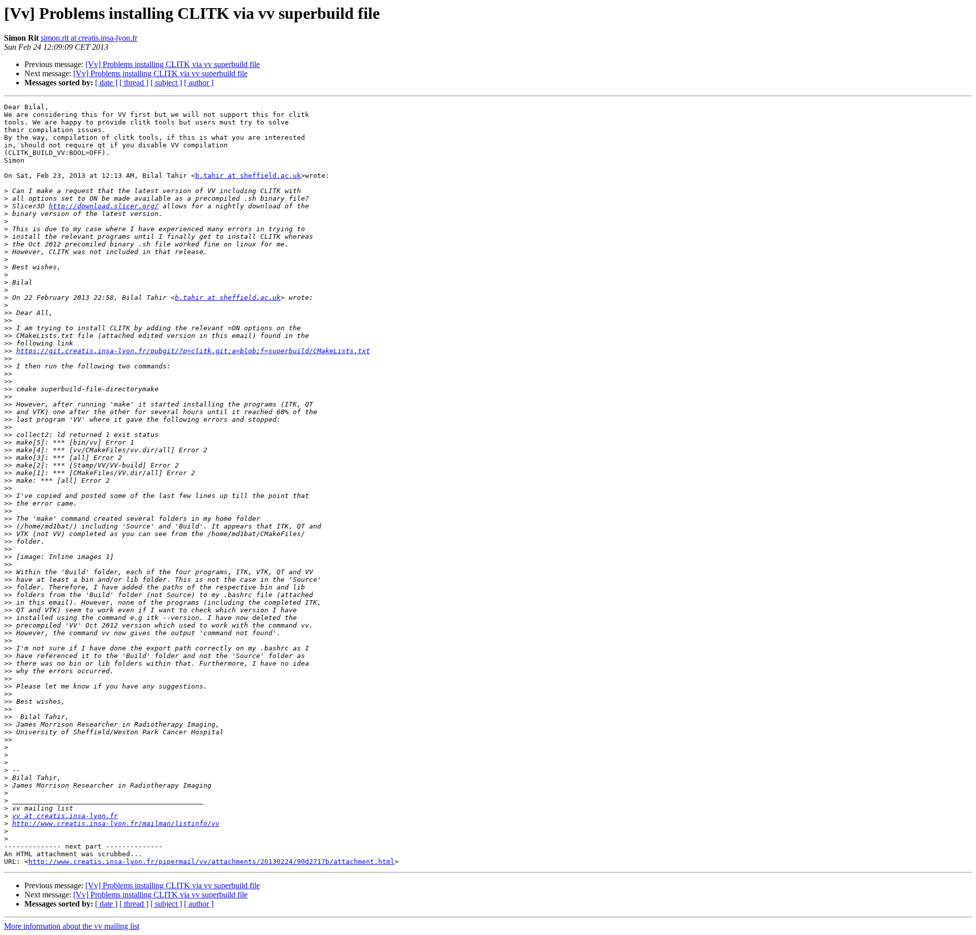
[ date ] (106, 82)
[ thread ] (133, 82)
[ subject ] (166, 82)
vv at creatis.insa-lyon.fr (65, 816)
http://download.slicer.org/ (104, 206)
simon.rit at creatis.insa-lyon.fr (89, 38)
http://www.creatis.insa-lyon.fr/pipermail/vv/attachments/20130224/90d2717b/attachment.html (211, 861)
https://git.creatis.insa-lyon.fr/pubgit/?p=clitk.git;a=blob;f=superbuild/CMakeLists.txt (193, 351)
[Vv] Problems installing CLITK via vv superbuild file (172, 64)
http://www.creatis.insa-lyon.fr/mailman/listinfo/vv (116, 823)
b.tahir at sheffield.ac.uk (248, 175)
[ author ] (199, 82)
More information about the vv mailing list (71, 926)
